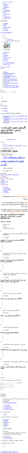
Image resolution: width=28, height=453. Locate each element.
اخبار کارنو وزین (7, 408)
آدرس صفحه (4, 113)
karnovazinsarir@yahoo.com (10, 402)
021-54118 (3, 32)
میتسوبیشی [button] (13, 76)
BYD (4, 8)
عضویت (5, 64)
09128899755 (9, 32)
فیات (4, 12)
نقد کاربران (6, 192)
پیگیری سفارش (7, 27)
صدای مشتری (6, 18)
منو (1, 68)
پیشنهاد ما (5, 191)
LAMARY (5, 4)
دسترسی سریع (4, 20)
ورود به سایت (9, 39)
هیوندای (5, 5)
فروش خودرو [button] (14, 82)
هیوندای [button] (10, 74)
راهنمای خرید (6, 405)
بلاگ (4, 26)
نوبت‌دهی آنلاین (6, 16)
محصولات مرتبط (7, 189)
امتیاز (20, 382)
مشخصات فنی (6, 188)
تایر (4, 15)
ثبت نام (8, 40)
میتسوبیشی (6, 7)
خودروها (5, 24)
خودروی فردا (6, 11)
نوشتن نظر (9, 139)
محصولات (5, 23)
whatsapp (5, 110)
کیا (4, 3)
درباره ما (5, 28)
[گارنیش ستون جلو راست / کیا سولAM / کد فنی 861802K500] (15, 117)
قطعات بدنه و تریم (16, 145)
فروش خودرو (6, 14)
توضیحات (5, 187)
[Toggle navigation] (3, 68)
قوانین (4, 414)
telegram (5, 108)
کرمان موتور (6, 9)
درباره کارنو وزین (7, 406)
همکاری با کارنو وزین (8, 409)
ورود (9, 64)
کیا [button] (7, 72)
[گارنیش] (15, 122)
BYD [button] (8, 77)
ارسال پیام (3, 394)
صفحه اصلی (6, 52)
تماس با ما (5, 30)
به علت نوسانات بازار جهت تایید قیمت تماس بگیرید (13, 161)
